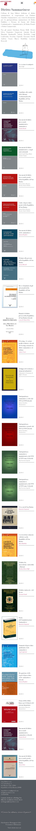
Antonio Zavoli (22, 128)
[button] (21, 2)
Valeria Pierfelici (23, 235)
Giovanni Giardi (23, 594)
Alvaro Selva (22, 765)
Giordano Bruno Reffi (24, 569)
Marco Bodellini (23, 543)
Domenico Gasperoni (24, 509)
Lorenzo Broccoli (23, 264)
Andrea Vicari (22, 352)
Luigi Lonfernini (23, 652)
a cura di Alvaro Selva (24, 320)
